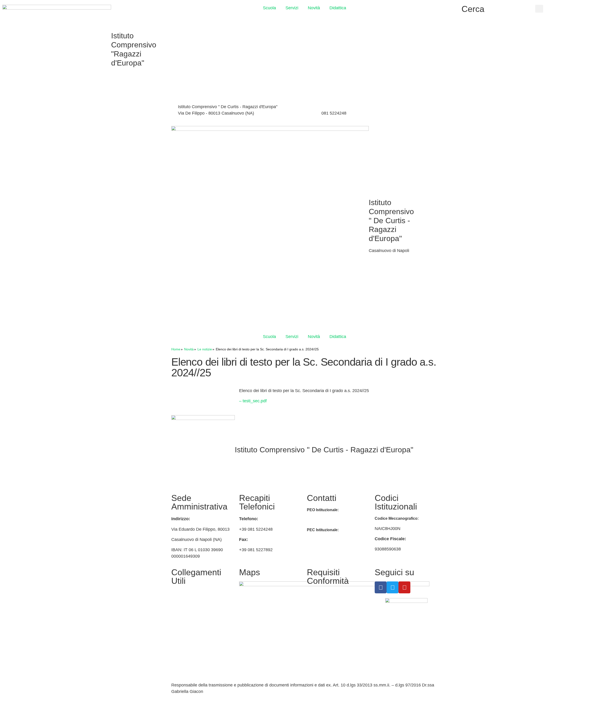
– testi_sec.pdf (253, 400)
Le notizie (204, 349)
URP (175, 615)
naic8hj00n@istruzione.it (287, 113)
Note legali (317, 619)
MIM (175, 593)
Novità (314, 7)
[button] (539, 9)
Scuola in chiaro (186, 630)
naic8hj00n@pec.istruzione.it (334, 539)
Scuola (269, 7)
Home (175, 349)
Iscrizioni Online (186, 604)
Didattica (337, 7)
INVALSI (179, 641)
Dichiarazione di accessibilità (334, 604)
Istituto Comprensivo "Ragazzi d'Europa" (133, 49)
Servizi (291, 7)
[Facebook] (395, 107)
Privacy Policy (320, 593)
